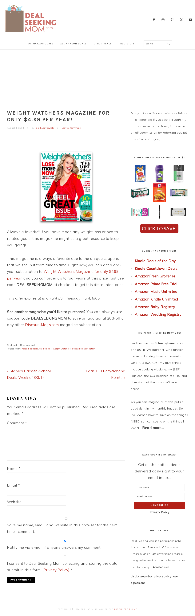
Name (13, 468)
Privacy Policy (159, 512)
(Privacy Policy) (56, 570)
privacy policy (162, 576)
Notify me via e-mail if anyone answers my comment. (54, 547)
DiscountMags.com (42, 324)
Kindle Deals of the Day (155, 261)
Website (14, 502)
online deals (45, 348)
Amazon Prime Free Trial (156, 284)
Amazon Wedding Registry (158, 314)
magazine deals (30, 348)
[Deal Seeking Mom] (30, 33)
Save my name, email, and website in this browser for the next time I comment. (62, 528)
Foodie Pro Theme (125, 609)
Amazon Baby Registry (155, 306)
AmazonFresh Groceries (155, 276)
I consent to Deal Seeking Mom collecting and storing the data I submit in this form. (63, 566)
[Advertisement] (97, 78)
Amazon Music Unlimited (156, 291)
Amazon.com (161, 567)
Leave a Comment (71, 128)
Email (13, 485)
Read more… (153, 427)
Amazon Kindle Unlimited (156, 299)
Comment (17, 423)
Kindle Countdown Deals (156, 268)
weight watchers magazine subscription (74, 348)
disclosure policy (141, 576)
